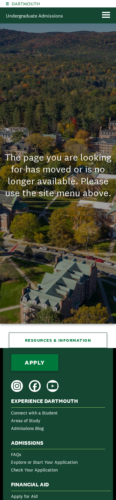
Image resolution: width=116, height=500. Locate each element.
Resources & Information (58, 340)
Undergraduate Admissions (34, 16)
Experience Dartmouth (44, 401)
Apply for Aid (24, 496)
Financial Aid (30, 484)
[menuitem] (58, 416)
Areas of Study (25, 420)
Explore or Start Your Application (44, 462)
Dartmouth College (26, 3)
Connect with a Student (34, 413)
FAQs (16, 454)
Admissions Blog (27, 428)
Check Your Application (34, 470)
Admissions (27, 443)
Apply (35, 362)
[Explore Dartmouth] (7, 3)
